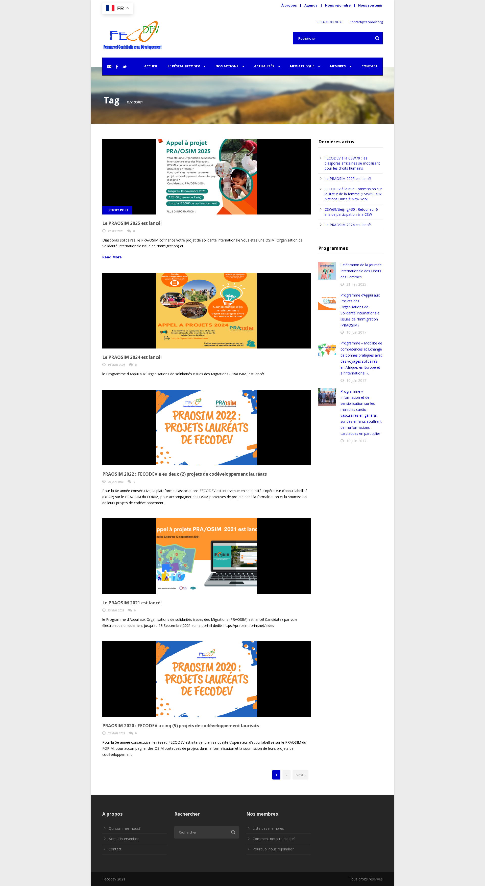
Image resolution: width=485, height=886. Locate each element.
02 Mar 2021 (116, 733)
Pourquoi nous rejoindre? (273, 849)
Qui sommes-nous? (124, 828)
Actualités (264, 66)
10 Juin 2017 (356, 332)
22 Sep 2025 (115, 231)
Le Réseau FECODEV (184, 66)
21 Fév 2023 (356, 284)
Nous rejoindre (338, 5)
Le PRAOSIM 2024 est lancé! (132, 357)
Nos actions (226, 66)
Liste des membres (268, 828)
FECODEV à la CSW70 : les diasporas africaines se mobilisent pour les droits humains (352, 163)
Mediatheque (302, 66)
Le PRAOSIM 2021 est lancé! (132, 603)
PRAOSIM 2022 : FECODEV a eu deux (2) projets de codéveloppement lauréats (184, 474)
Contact (369, 66)
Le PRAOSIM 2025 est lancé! (132, 223)
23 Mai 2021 (116, 610)
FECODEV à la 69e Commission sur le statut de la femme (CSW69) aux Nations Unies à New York (353, 193)
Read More (112, 257)
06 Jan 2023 (116, 482)
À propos (289, 5)
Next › (300, 774)
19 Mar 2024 (116, 365)
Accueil (151, 66)
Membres (338, 66)
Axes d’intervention (124, 838)
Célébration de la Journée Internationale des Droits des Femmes (361, 270)
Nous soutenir (370, 5)
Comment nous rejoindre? (274, 838)
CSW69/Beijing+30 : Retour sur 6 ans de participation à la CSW (351, 212)
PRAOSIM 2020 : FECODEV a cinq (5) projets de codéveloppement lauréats (180, 726)
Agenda (311, 5)
